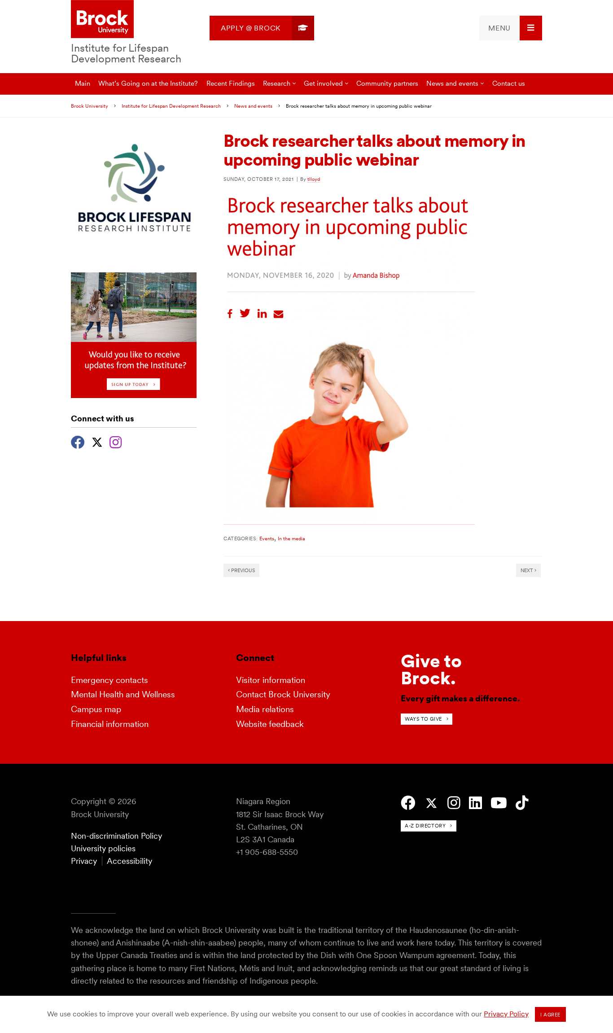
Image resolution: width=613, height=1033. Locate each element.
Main (82, 83)
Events (266, 538)
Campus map (96, 709)
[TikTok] (522, 803)
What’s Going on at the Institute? (148, 83)
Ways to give (423, 719)
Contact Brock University (283, 694)
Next (527, 570)
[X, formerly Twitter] (97, 441)
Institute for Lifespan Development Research (126, 53)
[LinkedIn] (475, 803)
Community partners (387, 83)
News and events (452, 83)
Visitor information (270, 680)
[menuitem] (262, 28)
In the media (291, 538)
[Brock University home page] (102, 19)
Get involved (323, 83)
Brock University (89, 106)
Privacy (84, 861)
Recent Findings (230, 83)
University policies (103, 848)
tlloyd (313, 179)
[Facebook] (78, 441)
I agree (550, 1014)
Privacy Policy (506, 1014)
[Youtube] (498, 803)
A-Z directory (425, 826)
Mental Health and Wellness (123, 694)
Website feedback (270, 724)
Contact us (508, 83)
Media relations (265, 709)
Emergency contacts (109, 680)
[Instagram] (115, 441)
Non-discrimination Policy (116, 835)
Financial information (110, 724)
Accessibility (129, 861)
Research (276, 83)
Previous (242, 570)
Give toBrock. (431, 669)
